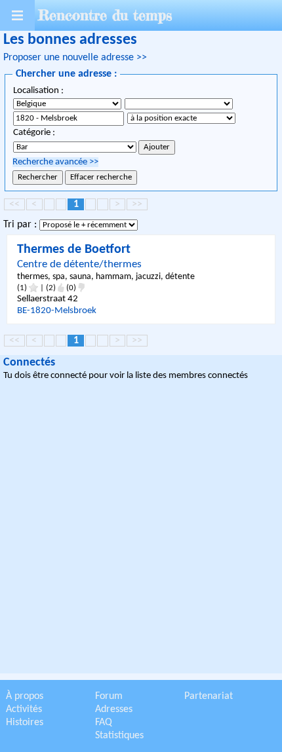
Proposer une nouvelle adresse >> (75, 57)
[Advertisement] (141, 529)
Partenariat (208, 696)
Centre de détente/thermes (79, 264)
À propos (24, 696)
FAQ (103, 722)
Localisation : (38, 91)
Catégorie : (34, 133)
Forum (109, 696)
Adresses (113, 709)
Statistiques (119, 735)
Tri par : (21, 224)
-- (56, 311)
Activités (24, 709)
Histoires (24, 722)
